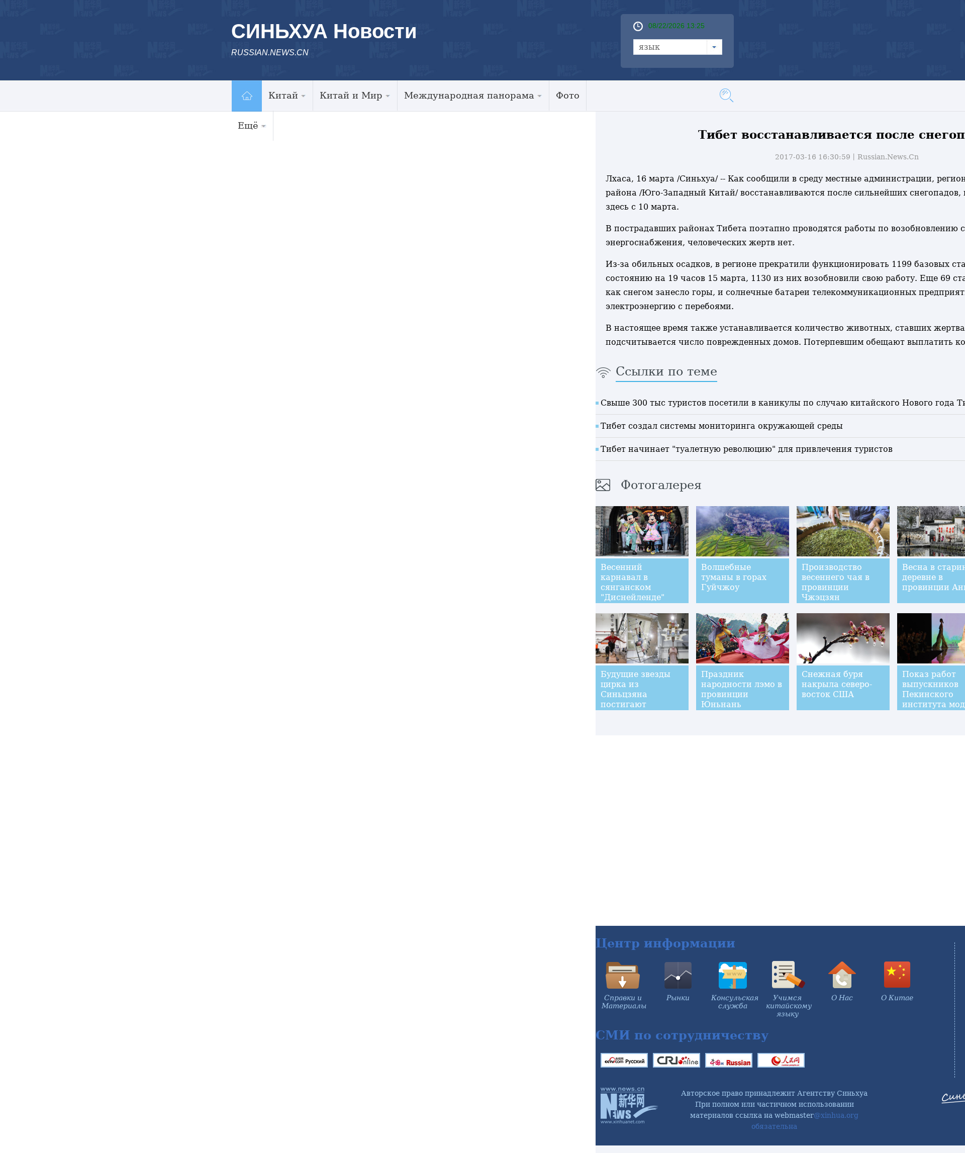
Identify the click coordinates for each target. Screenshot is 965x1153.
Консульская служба (734, 1002)
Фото (568, 95)
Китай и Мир (351, 95)
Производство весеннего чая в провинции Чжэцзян (836, 582)
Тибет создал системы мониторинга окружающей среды (722, 426)
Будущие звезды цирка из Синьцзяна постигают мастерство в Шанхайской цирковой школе (636, 704)
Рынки (678, 998)
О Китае (897, 998)
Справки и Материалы (624, 1002)
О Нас (842, 998)
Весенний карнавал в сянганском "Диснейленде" (632, 582)
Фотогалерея (661, 485)
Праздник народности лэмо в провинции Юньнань (741, 689)
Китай (283, 95)
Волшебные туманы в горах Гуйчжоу (733, 577)
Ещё (248, 125)
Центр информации (665, 943)
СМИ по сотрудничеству (682, 1035)
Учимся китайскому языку (789, 1006)
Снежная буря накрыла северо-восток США (837, 684)
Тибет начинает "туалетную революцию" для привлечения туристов (747, 449)
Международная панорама (469, 95)
